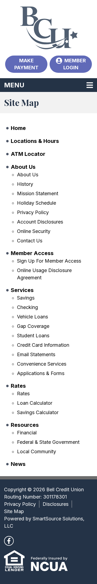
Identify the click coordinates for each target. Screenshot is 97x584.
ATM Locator (28, 154)
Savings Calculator (37, 412)
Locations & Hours (35, 141)
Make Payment (26, 64)
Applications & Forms (40, 373)
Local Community (36, 451)
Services (22, 290)
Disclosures (55, 504)
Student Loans (33, 335)
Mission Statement (37, 193)
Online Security (33, 231)
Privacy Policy (33, 212)
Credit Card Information (43, 345)
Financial (27, 432)
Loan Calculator (34, 403)
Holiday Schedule (36, 203)
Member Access (32, 253)
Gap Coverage (33, 326)
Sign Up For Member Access (49, 261)
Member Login (74, 64)
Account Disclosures (40, 222)
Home (18, 128)
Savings (25, 298)
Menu (48, 85)
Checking (27, 307)
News (18, 464)
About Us (23, 167)
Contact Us (29, 240)
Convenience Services (41, 364)
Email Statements (36, 354)
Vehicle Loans (32, 317)
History (25, 184)
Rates (18, 386)
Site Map (14, 511)
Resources (25, 425)
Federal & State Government (48, 442)
